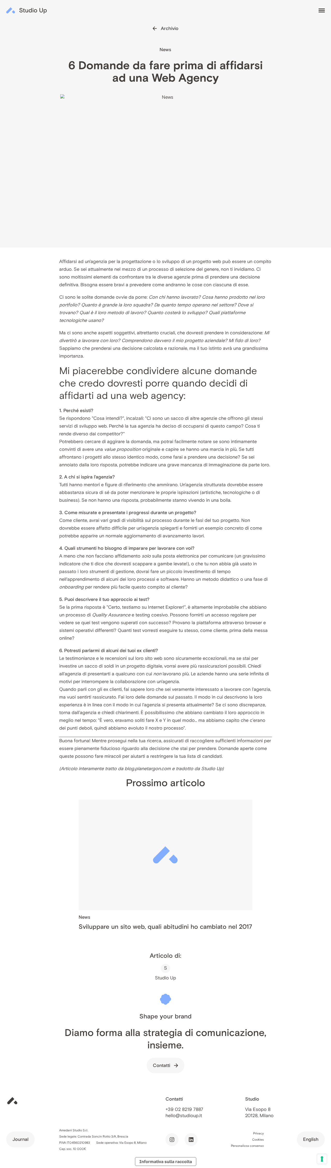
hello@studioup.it (184, 1115)
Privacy (258, 1133)
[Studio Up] (26, 10)
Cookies (258, 1139)
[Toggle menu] (322, 10)
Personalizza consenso (247, 1146)
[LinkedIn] (191, 1139)
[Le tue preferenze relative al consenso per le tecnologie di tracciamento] (322, 1159)
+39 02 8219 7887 (184, 1109)
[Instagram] (172, 1139)
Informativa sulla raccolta (165, 1161)
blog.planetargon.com (148, 768)
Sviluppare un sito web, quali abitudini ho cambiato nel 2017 (165, 926)
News (165, 49)
